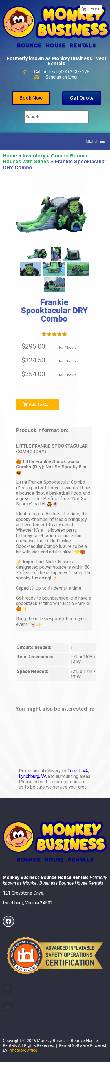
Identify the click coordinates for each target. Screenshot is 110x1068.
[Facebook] (8, 921)
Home (10, 156)
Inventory (34, 156)
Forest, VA (77, 771)
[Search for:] (56, 116)
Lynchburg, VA (33, 776)
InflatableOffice (22, 1050)
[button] (7, 989)
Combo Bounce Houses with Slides (46, 158)
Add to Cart (40, 404)
